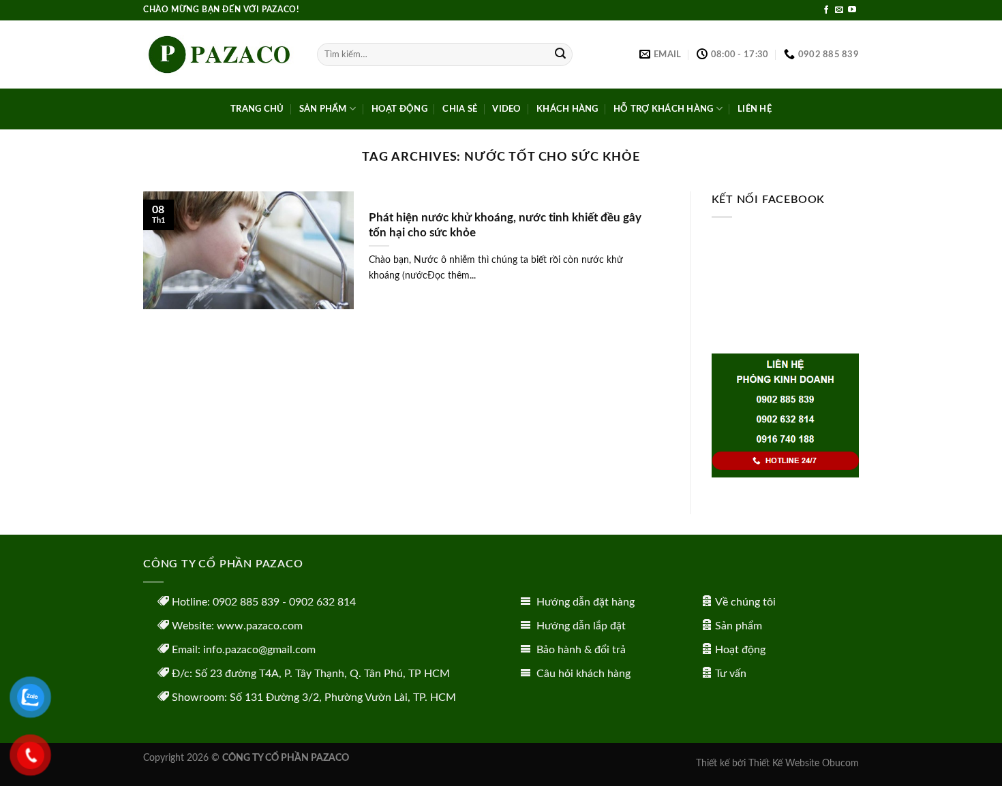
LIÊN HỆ (755, 109)
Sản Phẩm (323, 109)
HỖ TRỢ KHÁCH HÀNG (663, 109)
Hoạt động (740, 649)
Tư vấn (730, 673)
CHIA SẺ (459, 109)
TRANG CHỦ (257, 109)
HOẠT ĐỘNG (399, 109)
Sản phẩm (738, 625)
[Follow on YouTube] (852, 10)
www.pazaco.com (260, 625)
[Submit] (560, 54)
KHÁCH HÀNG (567, 109)
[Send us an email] (839, 10)
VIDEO (506, 109)
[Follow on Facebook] (826, 10)
